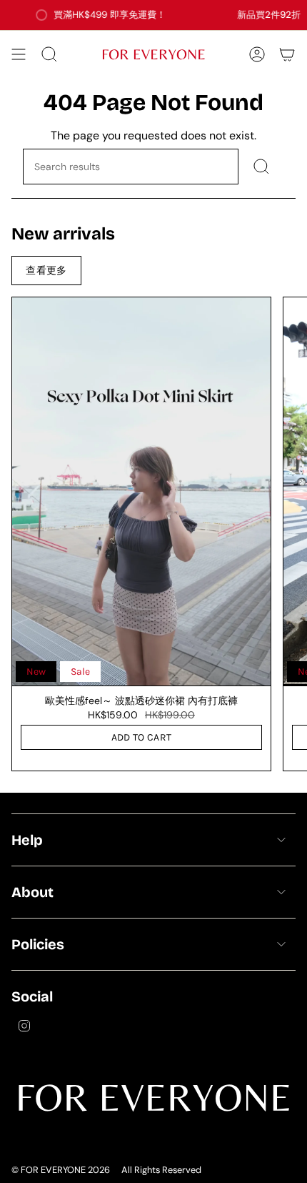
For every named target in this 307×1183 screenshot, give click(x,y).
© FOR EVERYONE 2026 (60, 1170)
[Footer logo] (153, 1097)
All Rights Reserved (161, 1170)
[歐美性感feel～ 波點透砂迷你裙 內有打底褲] (141, 491)
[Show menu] (18, 54)
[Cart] (287, 54)
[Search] (261, 166)
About (32, 892)
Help (27, 839)
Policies (37, 944)
